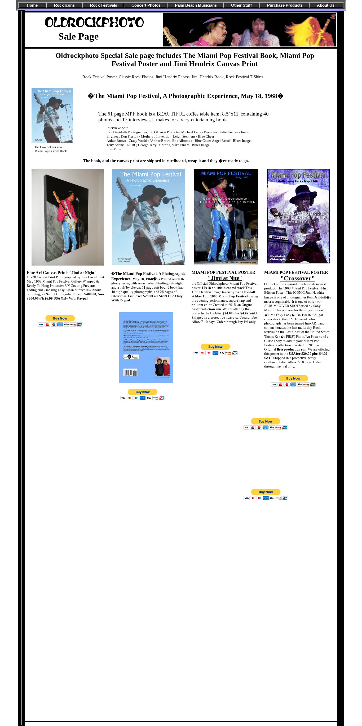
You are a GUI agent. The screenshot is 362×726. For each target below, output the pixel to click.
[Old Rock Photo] (95, 29)
